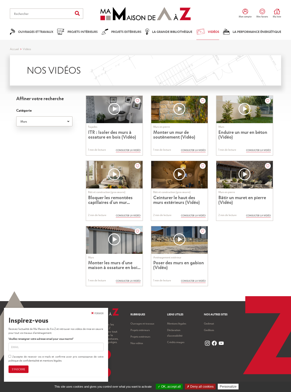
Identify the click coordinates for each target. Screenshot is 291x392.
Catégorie (24, 110)
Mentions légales (176, 323)
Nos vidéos (136, 343)
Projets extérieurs (140, 336)
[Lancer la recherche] (77, 13)
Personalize (228, 386)
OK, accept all (170, 386)
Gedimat (209, 323)
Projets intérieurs (140, 330)
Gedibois (209, 330)
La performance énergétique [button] (257, 31)
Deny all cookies (201, 386)
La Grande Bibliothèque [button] (172, 31)
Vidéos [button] (213, 31)
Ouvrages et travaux (142, 323)
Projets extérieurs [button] (126, 31)
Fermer (99, 313)
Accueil (14, 49)
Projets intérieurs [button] (83, 31)
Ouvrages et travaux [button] (35, 31)
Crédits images (175, 342)
